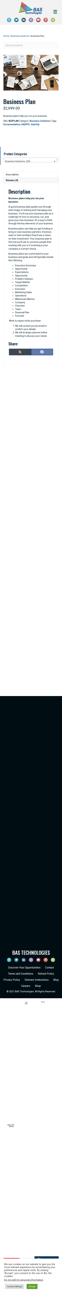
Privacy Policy (11, 979)
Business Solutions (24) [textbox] (30, 161)
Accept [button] (32, 1286)
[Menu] (55, 11)
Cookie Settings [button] (14, 1286)
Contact (49, 967)
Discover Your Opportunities (24, 967)
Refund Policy (46, 973)
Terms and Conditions (20, 973)
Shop (38, 985)
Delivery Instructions (37, 979)
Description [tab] (12, 174)
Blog (56, 979)
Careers (25, 985)
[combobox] (31, 160)
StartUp (35, 124)
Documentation (11, 124)
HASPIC (25, 124)
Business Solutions (20, 36)
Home (6, 36)
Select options (31, 522)
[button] (53, 60)
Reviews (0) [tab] (12, 180)
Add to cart (24, 135)
